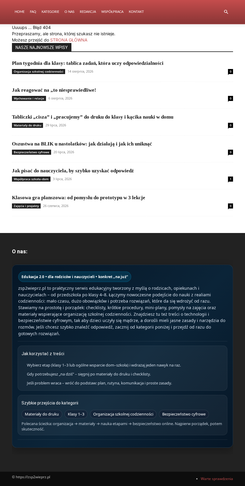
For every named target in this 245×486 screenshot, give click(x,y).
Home (19, 11)
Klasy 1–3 (76, 414)
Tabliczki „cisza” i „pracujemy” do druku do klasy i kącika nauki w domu (92, 117)
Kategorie (50, 11)
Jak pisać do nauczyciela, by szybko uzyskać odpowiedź (73, 171)
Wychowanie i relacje (29, 98)
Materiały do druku (27, 125)
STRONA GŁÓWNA (68, 39)
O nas (69, 11)
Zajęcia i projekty (26, 206)
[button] (226, 12)
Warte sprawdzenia (217, 478)
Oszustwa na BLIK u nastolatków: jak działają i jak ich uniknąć (82, 144)
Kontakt (136, 11)
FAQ (33, 11)
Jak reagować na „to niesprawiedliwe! (54, 90)
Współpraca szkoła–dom (31, 179)
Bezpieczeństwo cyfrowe (31, 152)
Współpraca (112, 11)
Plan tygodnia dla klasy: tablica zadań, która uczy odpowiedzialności (87, 63)
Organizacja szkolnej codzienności (38, 71)
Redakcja (88, 11)
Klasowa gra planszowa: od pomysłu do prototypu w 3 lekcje (78, 197)
